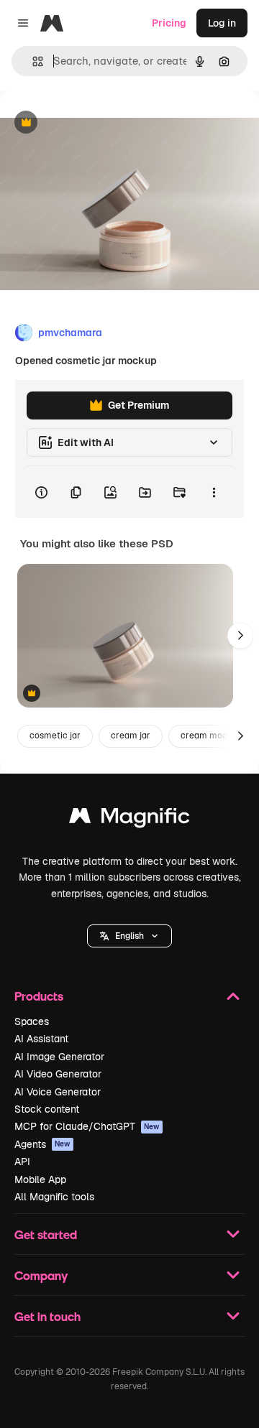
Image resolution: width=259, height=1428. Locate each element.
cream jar (130, 735)
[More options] (213, 492)
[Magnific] (129, 819)
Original (92, 123)
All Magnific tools (54, 1196)
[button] (129, 935)
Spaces (31, 1021)
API (22, 1161)
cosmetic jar (55, 735)
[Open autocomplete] (32, 61)
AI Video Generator (57, 1073)
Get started (45, 1234)
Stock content (46, 1109)
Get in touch (47, 1316)
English (129, 936)
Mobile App (40, 1179)
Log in (222, 23)
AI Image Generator (59, 1056)
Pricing (169, 23)
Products (38, 995)
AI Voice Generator (57, 1091)
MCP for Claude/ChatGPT (87, 1126)
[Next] (240, 636)
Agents (42, 1144)
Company (41, 1275)
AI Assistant (41, 1038)
